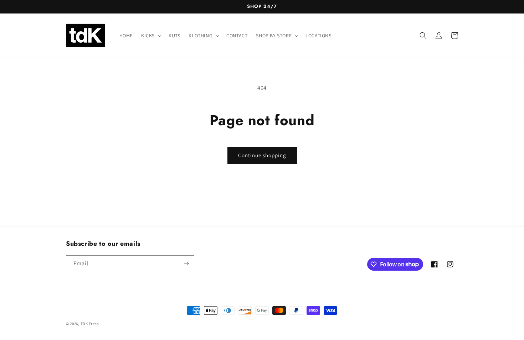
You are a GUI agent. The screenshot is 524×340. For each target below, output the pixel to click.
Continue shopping (262, 155)
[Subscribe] (186, 263)
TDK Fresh (90, 323)
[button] (150, 35)
